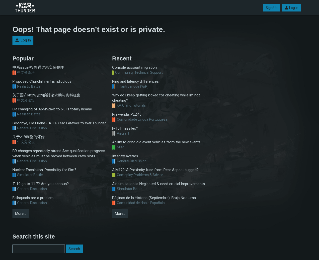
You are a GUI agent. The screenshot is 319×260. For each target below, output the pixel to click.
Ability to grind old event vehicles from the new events (156, 142)
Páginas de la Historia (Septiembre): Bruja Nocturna (154, 198)
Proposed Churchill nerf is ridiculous (42, 81)
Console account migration (134, 67)
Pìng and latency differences (135, 81)
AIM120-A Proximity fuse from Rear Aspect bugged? (155, 170)
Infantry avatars (125, 156)
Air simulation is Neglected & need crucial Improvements (158, 184)
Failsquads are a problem (33, 198)
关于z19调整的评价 (28, 137)
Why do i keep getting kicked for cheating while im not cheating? (156, 98)
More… (20, 213)
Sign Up (272, 8)
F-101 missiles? (125, 128)
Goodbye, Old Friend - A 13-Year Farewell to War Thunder (59, 123)
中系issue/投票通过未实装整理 (38, 67)
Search (74, 249)
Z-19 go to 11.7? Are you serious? (40, 184)
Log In (293, 8)
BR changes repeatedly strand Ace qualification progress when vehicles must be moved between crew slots (58, 153)
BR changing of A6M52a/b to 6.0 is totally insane (52, 109)
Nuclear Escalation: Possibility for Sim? (44, 170)
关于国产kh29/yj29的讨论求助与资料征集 (46, 95)
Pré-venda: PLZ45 (126, 114)
